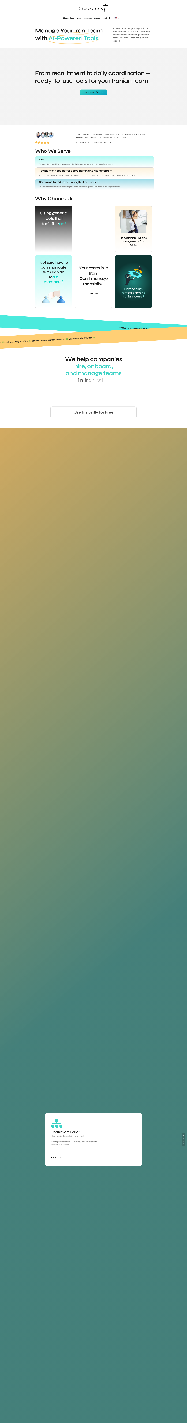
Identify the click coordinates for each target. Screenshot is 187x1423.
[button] (110, 18)
